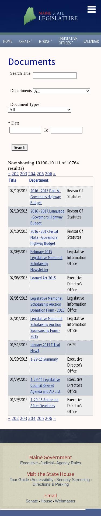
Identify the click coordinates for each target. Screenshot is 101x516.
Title (12, 180)
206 (48, 173)
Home (7, 41)
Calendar (91, 41)
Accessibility (43, 479)
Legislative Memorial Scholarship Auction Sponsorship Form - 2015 (46, 327)
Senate (26, 41)
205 (40, 173)
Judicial (47, 463)
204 (32, 173)
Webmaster (65, 501)
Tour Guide (19, 479)
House (45, 41)
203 (23, 173)
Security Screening (73, 479)
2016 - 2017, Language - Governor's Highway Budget (47, 217)
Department (38, 180)
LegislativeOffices (68, 41)
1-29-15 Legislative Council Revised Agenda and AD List (45, 385)
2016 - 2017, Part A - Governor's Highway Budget (45, 196)
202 (15, 173)
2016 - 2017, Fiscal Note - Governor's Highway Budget (44, 237)
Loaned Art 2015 (43, 278)
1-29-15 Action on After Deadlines (44, 403)
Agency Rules (68, 463)
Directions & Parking (51, 484)
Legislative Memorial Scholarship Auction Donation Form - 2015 (47, 304)
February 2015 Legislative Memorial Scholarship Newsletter (46, 260)
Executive (29, 463)
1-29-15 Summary (44, 359)
